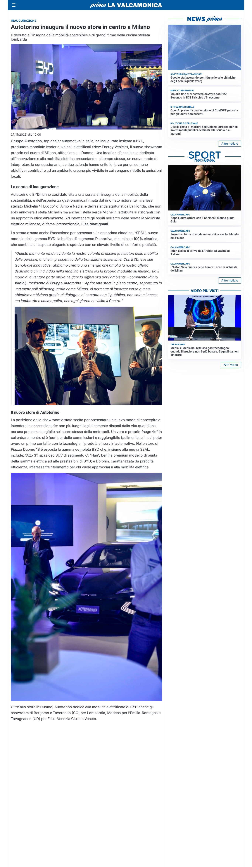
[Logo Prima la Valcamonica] (126, 5)
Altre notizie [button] (229, 143)
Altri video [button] (231, 365)
